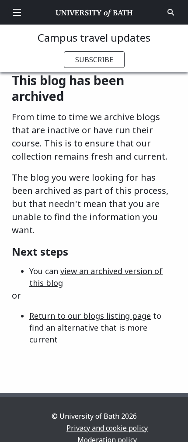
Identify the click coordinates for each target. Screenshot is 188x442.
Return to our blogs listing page (90, 315)
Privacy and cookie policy (107, 428)
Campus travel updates (94, 37)
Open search (171, 12)
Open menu (17, 12)
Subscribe (94, 59)
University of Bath (94, 12)
